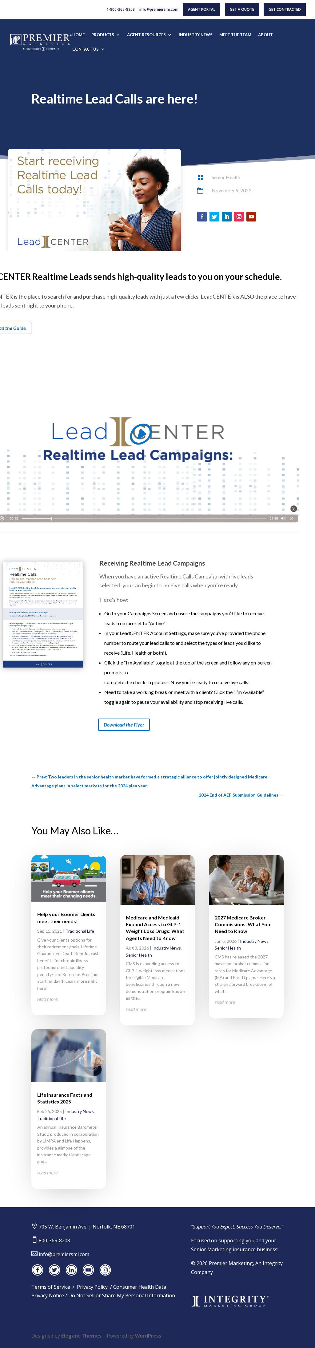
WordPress (148, 1335)
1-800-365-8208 (120, 10)
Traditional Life (80, 931)
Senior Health (226, 177)
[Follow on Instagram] (239, 216)
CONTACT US (85, 49)
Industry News (79, 1111)
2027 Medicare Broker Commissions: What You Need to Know (242, 924)
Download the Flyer (124, 724)
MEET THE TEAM (235, 35)
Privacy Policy (92, 1286)
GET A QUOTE (242, 9)
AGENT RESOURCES (146, 35)
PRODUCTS (102, 35)
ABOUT (265, 35)
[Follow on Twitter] (214, 216)
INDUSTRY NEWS (196, 35)
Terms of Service (50, 1286)
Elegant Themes (81, 1335)
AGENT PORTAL (201, 9)
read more (47, 999)
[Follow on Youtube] (251, 216)
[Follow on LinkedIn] (227, 216)
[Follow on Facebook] (202, 216)
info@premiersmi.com (158, 10)
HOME (78, 35)
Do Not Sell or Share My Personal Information (121, 1295)
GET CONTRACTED (285, 9)
